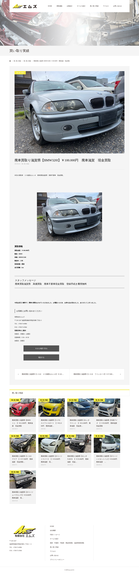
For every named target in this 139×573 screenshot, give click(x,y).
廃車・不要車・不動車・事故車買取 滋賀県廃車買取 (67, 543)
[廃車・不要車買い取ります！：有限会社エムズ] (25, 6)
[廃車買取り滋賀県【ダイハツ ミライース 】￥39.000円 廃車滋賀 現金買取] (51, 443)
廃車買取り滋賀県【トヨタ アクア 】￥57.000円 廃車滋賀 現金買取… (22, 459)
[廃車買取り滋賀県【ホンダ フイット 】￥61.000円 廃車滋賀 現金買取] (80, 407)
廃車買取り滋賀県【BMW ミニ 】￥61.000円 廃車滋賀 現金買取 (22, 423)
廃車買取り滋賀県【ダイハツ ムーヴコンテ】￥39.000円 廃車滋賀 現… (22, 495)
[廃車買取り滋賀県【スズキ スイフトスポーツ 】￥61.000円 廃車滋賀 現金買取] (51, 407)
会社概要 (53, 530)
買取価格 (59, 6)
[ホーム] (10, 61)
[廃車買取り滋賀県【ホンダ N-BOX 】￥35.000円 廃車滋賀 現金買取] (78, 443)
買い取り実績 (94, 6)
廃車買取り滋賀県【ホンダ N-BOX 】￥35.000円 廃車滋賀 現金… (78, 459)
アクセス (106, 6)
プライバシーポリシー (57, 559)
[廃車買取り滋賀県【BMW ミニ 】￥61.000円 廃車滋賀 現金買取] (22, 407)
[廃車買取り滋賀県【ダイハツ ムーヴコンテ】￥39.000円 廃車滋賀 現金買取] (22, 479)
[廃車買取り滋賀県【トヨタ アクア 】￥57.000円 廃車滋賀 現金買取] (22, 443)
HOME (50, 6)
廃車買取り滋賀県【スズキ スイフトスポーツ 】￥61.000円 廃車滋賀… (51, 423)
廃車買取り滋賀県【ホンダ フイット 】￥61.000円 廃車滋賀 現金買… (80, 423)
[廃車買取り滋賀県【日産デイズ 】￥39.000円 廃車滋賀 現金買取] (107, 407)
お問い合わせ (117, 6)
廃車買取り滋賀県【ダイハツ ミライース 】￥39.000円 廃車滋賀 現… (51, 459)
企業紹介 (69, 6)
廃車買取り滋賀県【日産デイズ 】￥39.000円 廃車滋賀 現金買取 (107, 423)
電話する (41, 357)
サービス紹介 (81, 6)
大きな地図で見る (41, 348)
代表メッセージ (55, 534)
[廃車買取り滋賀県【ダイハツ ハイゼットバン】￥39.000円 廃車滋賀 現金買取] (107, 443)
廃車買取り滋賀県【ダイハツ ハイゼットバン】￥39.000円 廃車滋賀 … (107, 459)
